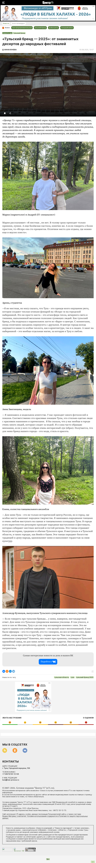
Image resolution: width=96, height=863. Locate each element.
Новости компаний (44, 828)
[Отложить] (5, 113)
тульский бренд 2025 (84, 677)
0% (9, 722)
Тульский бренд (40, 28)
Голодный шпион (67, 28)
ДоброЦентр (53, 28)
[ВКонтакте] (3, 671)
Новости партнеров (63, 828)
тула (72, 677)
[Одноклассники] (7, 671)
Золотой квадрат (18, 23)
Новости (6, 23)
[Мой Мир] (10, 671)
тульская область (61, 677)
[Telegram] (13, 671)
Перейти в (46, 661)
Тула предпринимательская (22, 28)
